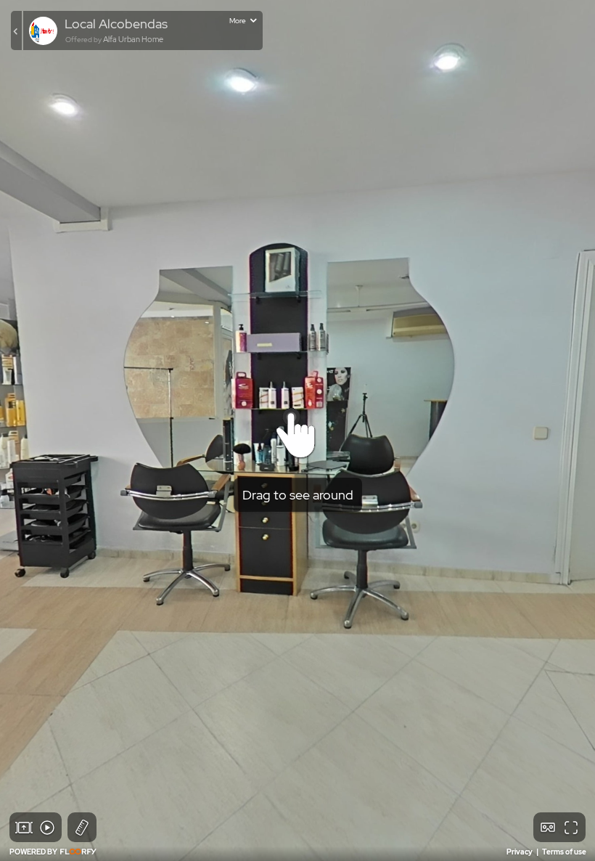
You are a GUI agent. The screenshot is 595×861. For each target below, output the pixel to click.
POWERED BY (34, 852)
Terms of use (564, 852)
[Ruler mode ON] (82, 827)
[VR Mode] (547, 827)
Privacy (520, 852)
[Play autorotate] (47, 827)
